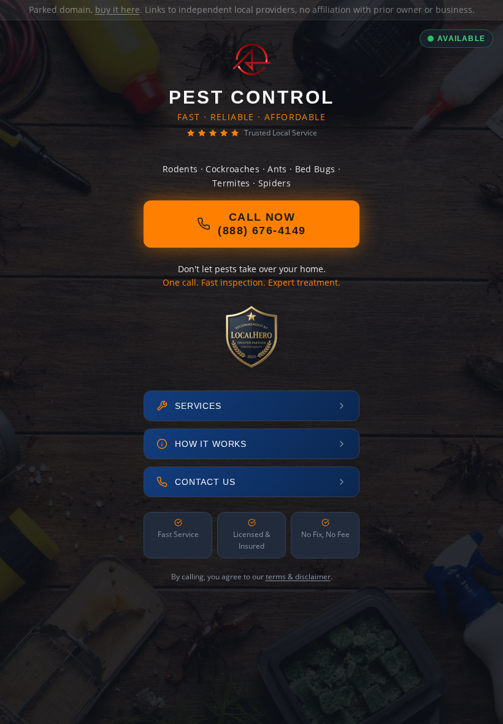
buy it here (117, 9)
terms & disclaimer (298, 576)
